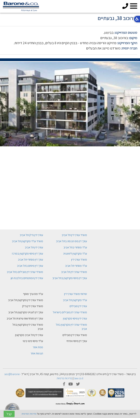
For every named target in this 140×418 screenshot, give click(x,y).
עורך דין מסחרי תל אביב (30, 259)
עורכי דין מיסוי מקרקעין (75, 318)
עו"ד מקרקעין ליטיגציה (75, 253)
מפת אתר (38, 347)
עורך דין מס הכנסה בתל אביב (71, 241)
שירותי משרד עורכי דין (75, 294)
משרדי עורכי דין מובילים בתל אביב (25, 272)
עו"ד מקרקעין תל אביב (75, 300)
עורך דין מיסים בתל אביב (30, 266)
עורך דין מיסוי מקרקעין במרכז (27, 253)
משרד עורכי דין (79, 259)
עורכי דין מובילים (78, 306)
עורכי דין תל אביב (34, 247)
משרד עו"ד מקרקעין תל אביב (27, 241)
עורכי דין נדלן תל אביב (31, 235)
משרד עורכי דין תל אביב (74, 235)
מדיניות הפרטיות (29, 413)
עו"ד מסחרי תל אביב (76, 266)
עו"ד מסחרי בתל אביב (75, 247)
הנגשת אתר (37, 353)
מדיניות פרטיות (64, 378)
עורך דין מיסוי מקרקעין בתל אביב (69, 278)
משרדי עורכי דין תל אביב (74, 272)
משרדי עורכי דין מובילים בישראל (70, 312)
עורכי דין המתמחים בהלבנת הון (27, 278)
